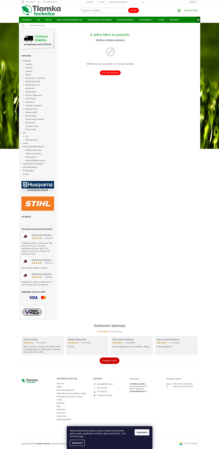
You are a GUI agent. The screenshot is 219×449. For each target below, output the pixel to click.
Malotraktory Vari (32, 85)
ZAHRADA (27, 61)
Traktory (28, 71)
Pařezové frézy (31, 140)
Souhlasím (142, 432)
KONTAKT (61, 403)
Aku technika (30, 115)
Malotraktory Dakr (33, 81)
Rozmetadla (30, 122)
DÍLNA (25, 143)
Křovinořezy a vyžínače (35, 78)
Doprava (90, 2)
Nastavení (77, 442)
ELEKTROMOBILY (30, 167)
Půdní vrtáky (30, 129)
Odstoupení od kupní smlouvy (69, 396)
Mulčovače (29, 88)
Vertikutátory (30, 91)
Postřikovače (30, 98)
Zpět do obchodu (110, 73)
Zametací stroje (31, 126)
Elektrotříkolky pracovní (35, 160)
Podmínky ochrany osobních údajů (71, 393)
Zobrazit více (109, 360)
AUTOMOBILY (28, 170)
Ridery (28, 74)
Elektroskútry (30, 157)
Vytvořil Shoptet (191, 443)
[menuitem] (26, 20)
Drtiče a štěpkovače (33, 95)
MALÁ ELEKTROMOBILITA (33, 146)
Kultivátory (30, 102)
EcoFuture (61, 413)
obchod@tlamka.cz (105, 384)
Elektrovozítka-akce (33, 150)
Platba (101, 2)
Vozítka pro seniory (33, 153)
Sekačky (28, 64)
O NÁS (59, 399)
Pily (26, 136)
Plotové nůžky (31, 112)
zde (81, 436)
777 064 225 (102, 391)
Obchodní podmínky (118, 2)
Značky (26, 174)
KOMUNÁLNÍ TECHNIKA (33, 164)
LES (24, 133)
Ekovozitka (61, 409)
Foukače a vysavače (33, 105)
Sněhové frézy (31, 109)
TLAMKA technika (104, 395)
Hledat (133, 10)
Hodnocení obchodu (109, 325)
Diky (58, 406)
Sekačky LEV (62, 416)
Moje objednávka (64, 419)
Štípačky (28, 67)
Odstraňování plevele (34, 119)
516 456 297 (102, 388)
